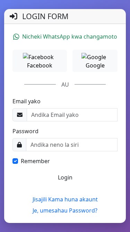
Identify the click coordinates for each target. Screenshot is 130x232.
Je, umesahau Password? (65, 210)
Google (95, 65)
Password (25, 131)
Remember (35, 161)
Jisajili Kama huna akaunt (65, 199)
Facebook (39, 65)
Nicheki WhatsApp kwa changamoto (69, 36)
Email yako (26, 101)
